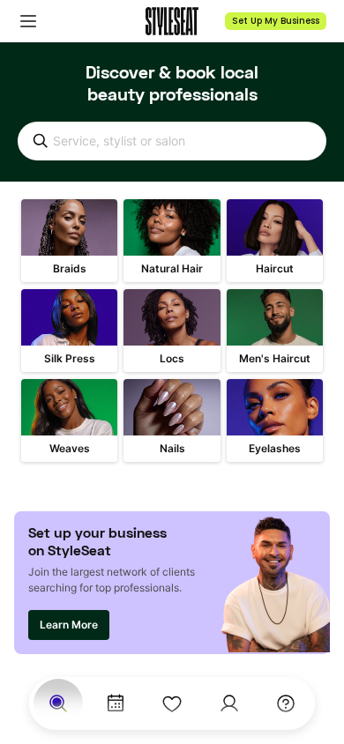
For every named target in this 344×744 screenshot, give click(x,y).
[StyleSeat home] (172, 21)
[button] (28, 21)
